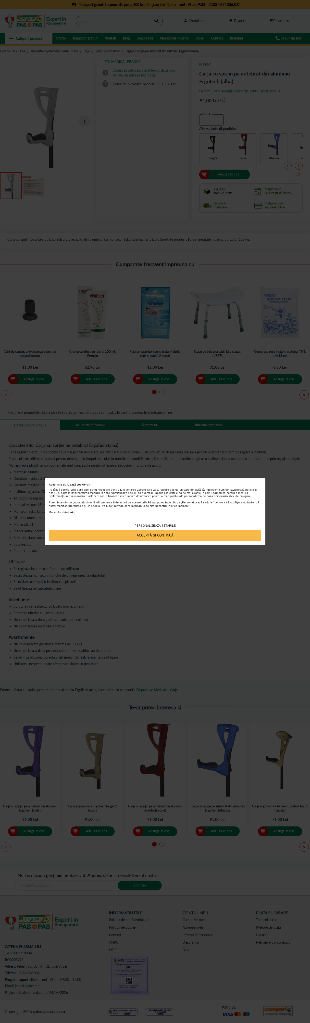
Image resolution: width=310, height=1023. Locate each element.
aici (72, 512)
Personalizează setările (155, 525)
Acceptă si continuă (155, 535)
